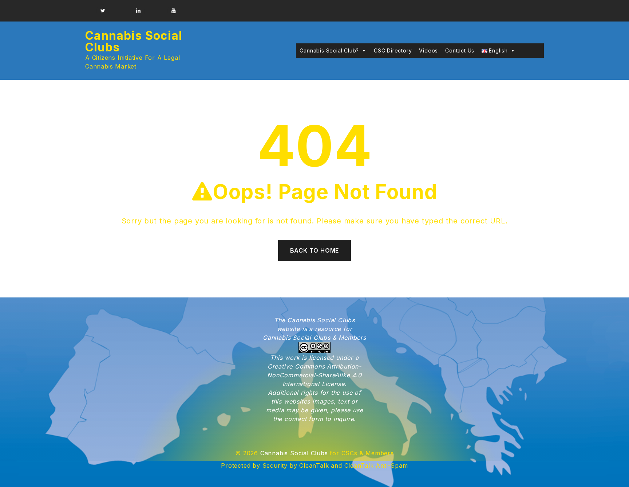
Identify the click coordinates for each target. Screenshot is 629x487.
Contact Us (459, 50)
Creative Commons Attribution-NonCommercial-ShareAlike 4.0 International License (314, 375)
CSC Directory (393, 50)
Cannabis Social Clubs (133, 41)
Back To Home (314, 250)
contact (295, 418)
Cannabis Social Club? (329, 50)
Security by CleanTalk (295, 465)
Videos (428, 50)
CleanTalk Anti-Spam (376, 465)
